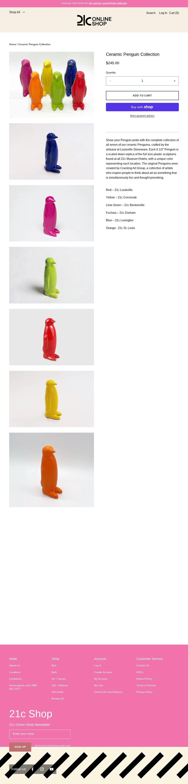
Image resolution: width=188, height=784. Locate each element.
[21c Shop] (94, 20)
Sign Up (20, 746)
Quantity (111, 72)
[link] (15, 20)
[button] (150, 20)
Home (12, 44)
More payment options (142, 116)
